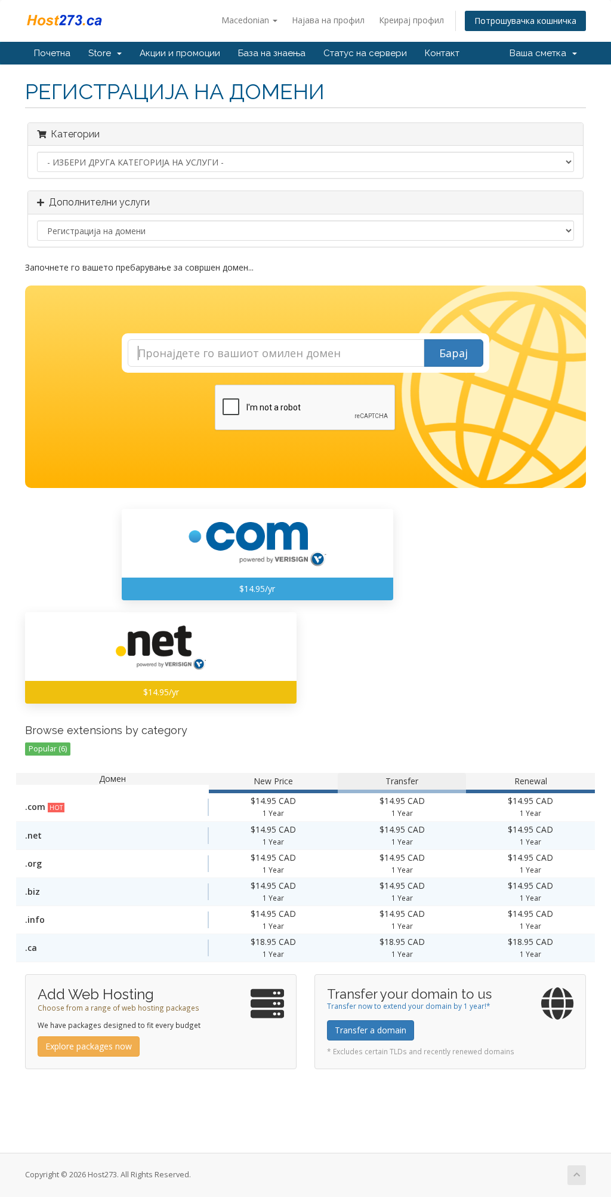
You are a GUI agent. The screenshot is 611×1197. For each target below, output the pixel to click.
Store (102, 53)
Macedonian (246, 20)
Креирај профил (411, 20)
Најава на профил (328, 20)
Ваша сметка (540, 53)
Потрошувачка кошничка (525, 20)
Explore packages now (88, 1046)
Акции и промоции (180, 53)
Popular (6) (48, 749)
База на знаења (272, 53)
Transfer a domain (370, 1030)
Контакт (442, 53)
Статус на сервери (365, 53)
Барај (453, 353)
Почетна (52, 53)
